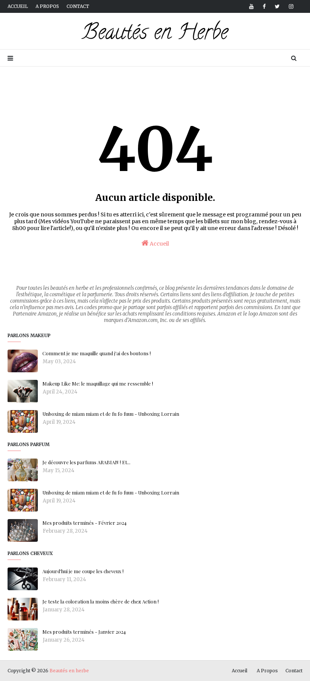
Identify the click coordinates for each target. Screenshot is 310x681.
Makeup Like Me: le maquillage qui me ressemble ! (97, 383)
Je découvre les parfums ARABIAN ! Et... (86, 462)
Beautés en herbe (69, 670)
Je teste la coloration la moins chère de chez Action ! (100, 601)
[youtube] (251, 6)
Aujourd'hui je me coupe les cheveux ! (83, 571)
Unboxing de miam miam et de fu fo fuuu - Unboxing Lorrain (110, 413)
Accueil (18, 6)
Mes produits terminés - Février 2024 (84, 522)
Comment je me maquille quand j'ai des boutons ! (96, 353)
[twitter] (277, 6)
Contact (78, 6)
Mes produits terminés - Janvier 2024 (84, 631)
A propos (47, 6)
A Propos (267, 670)
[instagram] (289, 6)
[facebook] (264, 6)
